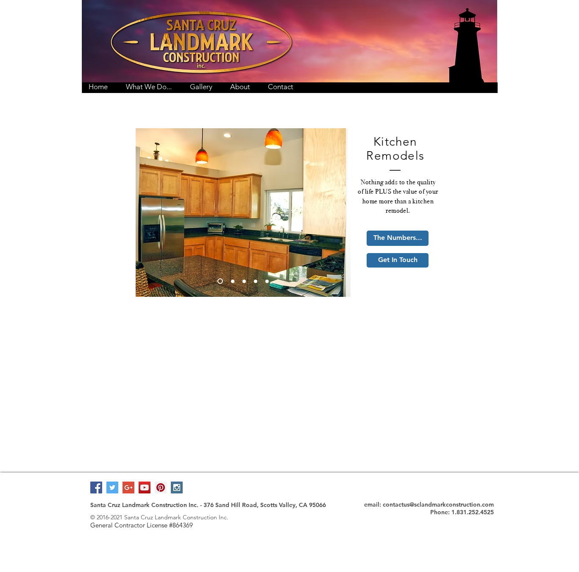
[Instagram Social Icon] (177, 487)
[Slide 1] (220, 281)
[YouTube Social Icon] (144, 487)
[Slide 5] (267, 281)
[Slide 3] (244, 281)
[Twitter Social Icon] (112, 487)
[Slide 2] (232, 281)
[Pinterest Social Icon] (161, 487)
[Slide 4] (255, 281)
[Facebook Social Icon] (96, 487)
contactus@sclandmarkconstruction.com (438, 504)
